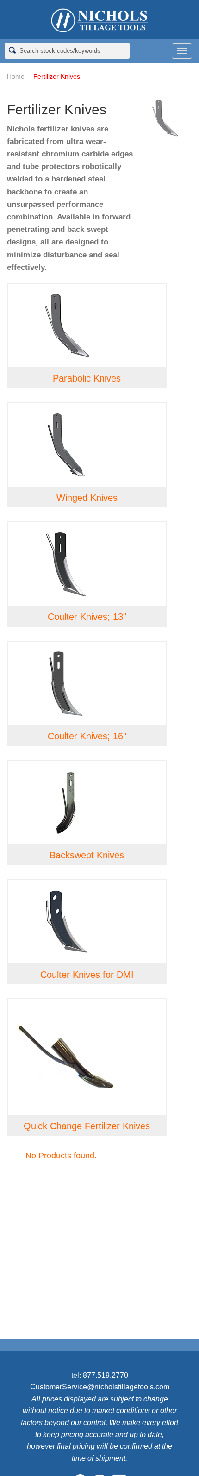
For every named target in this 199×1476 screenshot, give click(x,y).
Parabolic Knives (87, 378)
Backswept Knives (87, 855)
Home (16, 76)
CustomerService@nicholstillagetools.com (99, 1387)
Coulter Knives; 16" (87, 736)
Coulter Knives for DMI (87, 974)
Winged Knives (87, 498)
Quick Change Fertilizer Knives (87, 1126)
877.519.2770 (105, 1375)
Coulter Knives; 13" (87, 617)
